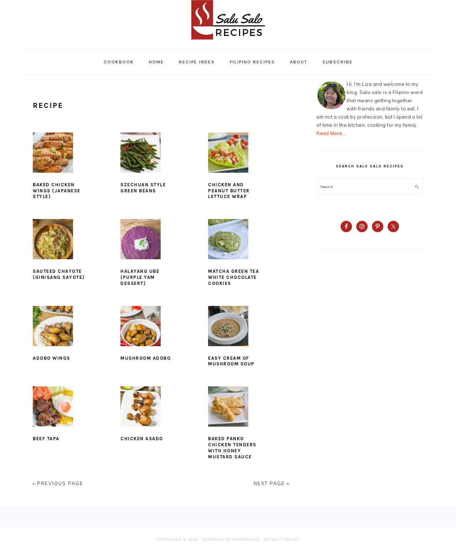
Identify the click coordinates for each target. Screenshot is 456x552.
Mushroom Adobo (145, 358)
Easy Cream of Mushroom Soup (231, 361)
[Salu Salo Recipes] (228, 41)
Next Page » (271, 483)
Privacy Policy (282, 539)
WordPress (246, 539)
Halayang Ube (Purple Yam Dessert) (139, 277)
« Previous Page (58, 483)
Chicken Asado (141, 438)
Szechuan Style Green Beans (143, 187)
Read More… (331, 133)
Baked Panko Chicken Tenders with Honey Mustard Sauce (232, 447)
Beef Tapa (46, 438)
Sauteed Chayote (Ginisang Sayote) (59, 274)
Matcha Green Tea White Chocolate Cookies (233, 277)
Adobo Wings (51, 358)
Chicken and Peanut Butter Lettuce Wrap (229, 190)
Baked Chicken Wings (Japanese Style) (57, 190)
